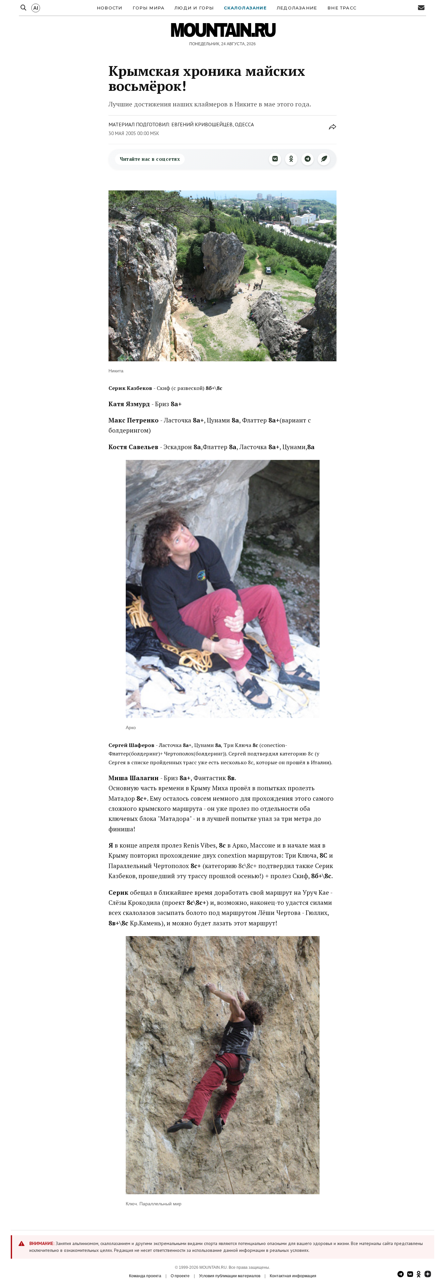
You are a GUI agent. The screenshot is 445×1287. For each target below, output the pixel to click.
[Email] (421, 8)
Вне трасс (341, 7)
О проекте (180, 1276)
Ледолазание (297, 7)
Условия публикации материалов (229, 1276)
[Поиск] (23, 8)
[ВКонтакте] (275, 159)
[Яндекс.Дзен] (324, 159)
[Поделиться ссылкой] (333, 130)
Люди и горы (194, 7)
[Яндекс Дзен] (428, 1274)
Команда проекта (145, 1276)
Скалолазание (245, 7)
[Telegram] (307, 159)
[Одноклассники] (291, 159)
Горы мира (149, 7)
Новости (109, 7)
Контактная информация (293, 1276)
